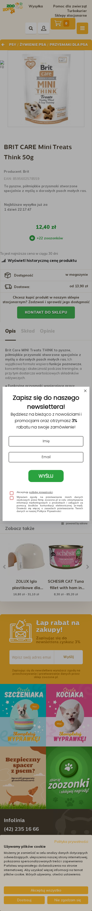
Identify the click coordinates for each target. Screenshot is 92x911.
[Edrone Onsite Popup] (46, 455)
